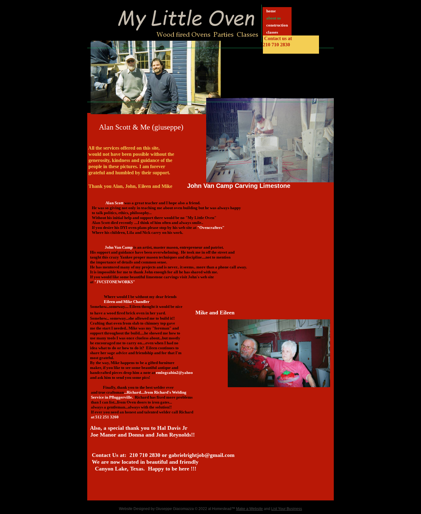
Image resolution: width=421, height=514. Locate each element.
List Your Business (286, 509)
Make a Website (249, 509)
